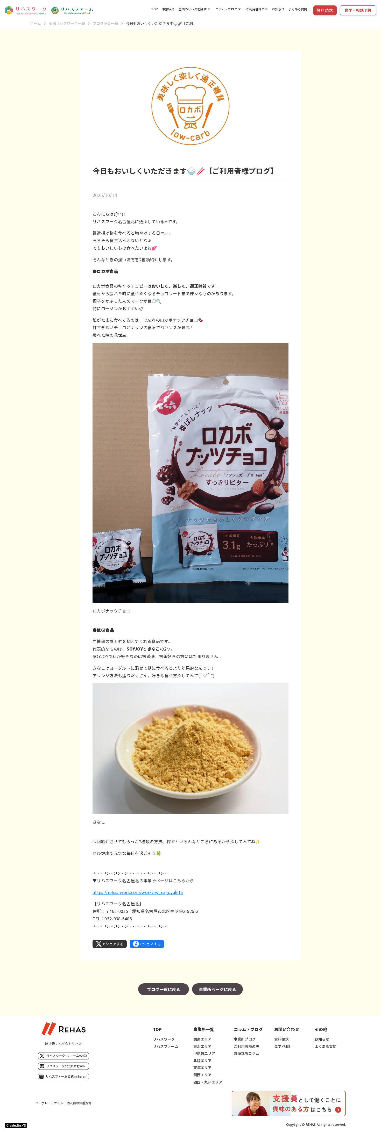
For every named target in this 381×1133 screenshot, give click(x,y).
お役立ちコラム (246, 1053)
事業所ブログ (245, 1039)
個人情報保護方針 (79, 1103)
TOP (154, 9)
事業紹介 (168, 9)
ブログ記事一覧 (105, 23)
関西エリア (202, 1074)
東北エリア (202, 1046)
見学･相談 (282, 1046)
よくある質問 (297, 9)
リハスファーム (165, 1046)
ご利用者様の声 (257, 9)
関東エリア (202, 1039)
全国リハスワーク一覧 (67, 23)
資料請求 (281, 1039)
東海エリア (202, 1067)
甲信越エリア (204, 1053)
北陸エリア (202, 1060)
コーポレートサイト (49, 1103)
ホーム (35, 23)
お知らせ (278, 9)
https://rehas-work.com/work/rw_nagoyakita (138, 892)
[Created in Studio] (16, 1125)
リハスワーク (164, 1039)
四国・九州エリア (207, 1082)
